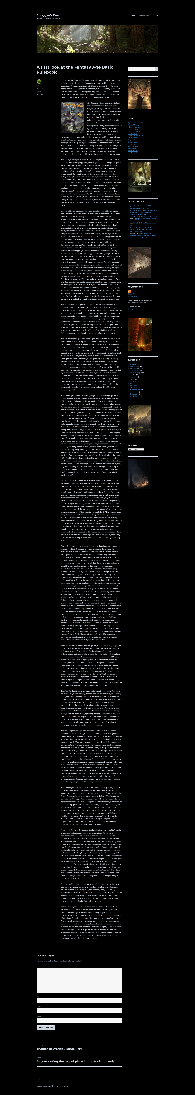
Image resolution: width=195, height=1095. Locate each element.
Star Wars (133, 388)
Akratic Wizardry (133, 125)
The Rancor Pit (133, 150)
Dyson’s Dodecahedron (135, 136)
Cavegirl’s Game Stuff (135, 129)
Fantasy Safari (145, 16)
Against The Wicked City (136, 123)
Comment (41, 966)
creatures (133, 364)
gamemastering (135, 373)
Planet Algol (132, 148)
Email (40, 1006)
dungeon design (135, 366)
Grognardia (131, 140)
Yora (38, 86)
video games (134, 394)
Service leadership (135, 227)
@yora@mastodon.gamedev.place (139, 309)
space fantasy (134, 385)
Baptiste (132, 229)
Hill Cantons (132, 144)
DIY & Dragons (133, 133)
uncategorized (134, 392)
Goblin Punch (132, 138)
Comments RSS (133, 296)
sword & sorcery (135, 390)
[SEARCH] (156, 69)
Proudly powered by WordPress (58, 1086)
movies (132, 379)
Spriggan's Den (48, 15)
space (131, 383)
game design (134, 370)
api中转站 (132, 206)
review (39, 91)
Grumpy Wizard (133, 142)
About (155, 16)
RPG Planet (133, 153)
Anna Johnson (134, 216)
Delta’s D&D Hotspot (134, 131)
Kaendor (132, 375)
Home (133, 16)
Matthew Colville (133, 146)
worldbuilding (134, 396)
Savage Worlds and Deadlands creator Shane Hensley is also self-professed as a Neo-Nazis (143, 212)
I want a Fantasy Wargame (149, 216)
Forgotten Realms (135, 368)
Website (40, 1016)
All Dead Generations (135, 127)
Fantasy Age (41, 94)
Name (39, 997)
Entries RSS (131, 294)
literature (133, 377)
